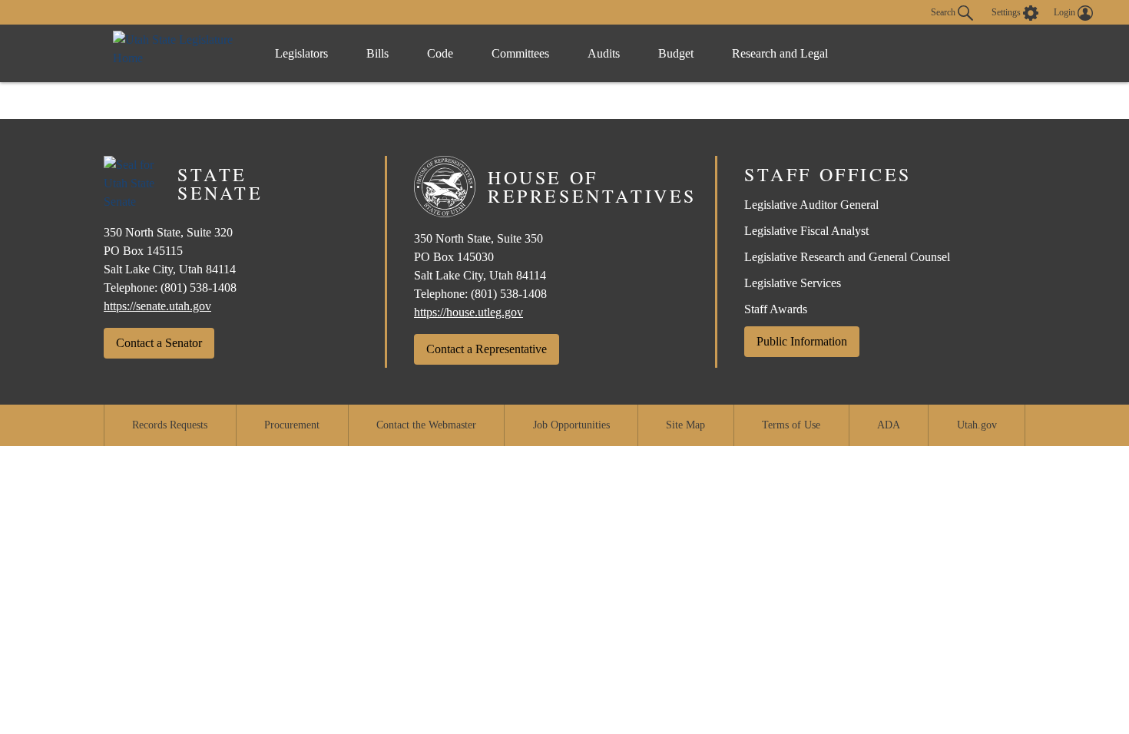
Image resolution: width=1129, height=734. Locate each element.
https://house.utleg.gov (468, 312)
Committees (520, 53)
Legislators (301, 53)
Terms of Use (791, 425)
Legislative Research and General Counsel (847, 256)
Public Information (802, 341)
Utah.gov (977, 425)
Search (944, 11)
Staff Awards (775, 309)
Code (440, 53)
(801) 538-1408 (199, 287)
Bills (377, 53)
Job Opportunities (571, 425)
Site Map (685, 425)
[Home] (178, 53)
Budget (676, 53)
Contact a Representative (486, 348)
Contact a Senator (159, 342)
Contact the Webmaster (426, 425)
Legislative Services (792, 282)
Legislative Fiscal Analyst (806, 230)
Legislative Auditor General (811, 204)
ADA (888, 425)
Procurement (291, 425)
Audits (604, 53)
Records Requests (169, 425)
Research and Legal (780, 53)
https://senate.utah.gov (157, 305)
